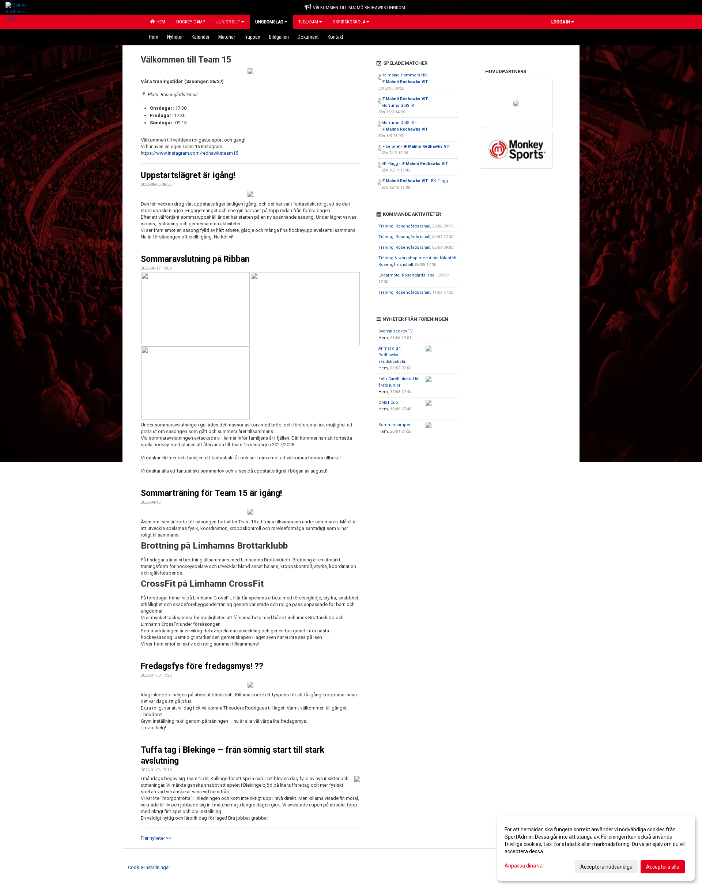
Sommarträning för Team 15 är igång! (211, 493)
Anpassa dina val (524, 866)
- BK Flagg (414, 180)
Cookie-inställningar (149, 867)
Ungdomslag (269, 22)
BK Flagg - (414, 163)
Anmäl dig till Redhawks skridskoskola (391, 355)
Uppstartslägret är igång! (188, 175)
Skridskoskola (349, 22)
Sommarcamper (394, 424)
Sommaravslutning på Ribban (195, 259)
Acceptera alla (662, 867)
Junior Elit (228, 22)
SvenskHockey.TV (395, 331)
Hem (159, 22)
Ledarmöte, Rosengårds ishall (407, 275)
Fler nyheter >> (156, 838)
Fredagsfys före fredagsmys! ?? (202, 666)
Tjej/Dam (308, 22)
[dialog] (596, 848)
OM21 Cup (388, 402)
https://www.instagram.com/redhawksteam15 (189, 153)
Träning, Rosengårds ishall (404, 226)
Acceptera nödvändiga (606, 867)
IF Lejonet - (415, 146)
